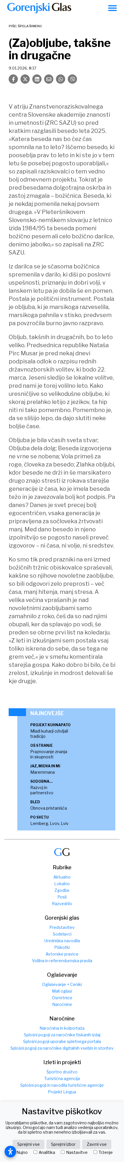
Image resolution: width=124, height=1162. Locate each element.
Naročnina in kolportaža (62, 1028)
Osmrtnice (62, 997)
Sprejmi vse (28, 1144)
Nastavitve (77, 1152)
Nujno (22, 1152)
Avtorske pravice (62, 953)
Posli (62, 896)
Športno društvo (62, 1071)
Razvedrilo (62, 903)
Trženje (106, 1152)
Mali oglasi (62, 991)
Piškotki (62, 947)
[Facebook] (13, 79)
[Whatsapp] (60, 79)
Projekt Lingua (62, 1091)
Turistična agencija (62, 1078)
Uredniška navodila (62, 940)
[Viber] (72, 79)
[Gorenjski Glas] (62, 852)
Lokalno (62, 883)
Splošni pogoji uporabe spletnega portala (62, 1041)
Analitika (47, 1152)
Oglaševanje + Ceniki (62, 984)
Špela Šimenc (30, 26)
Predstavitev (62, 927)
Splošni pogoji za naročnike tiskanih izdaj (62, 1034)
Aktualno (62, 876)
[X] (25, 79)
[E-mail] (48, 79)
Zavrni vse (97, 1144)
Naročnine (62, 1004)
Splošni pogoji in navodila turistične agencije (62, 1085)
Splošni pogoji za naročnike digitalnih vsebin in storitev (62, 1048)
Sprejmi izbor (63, 1144)
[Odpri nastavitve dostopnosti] (10, 1151)
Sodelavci (62, 934)
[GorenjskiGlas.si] (39, 8)
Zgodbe (62, 890)
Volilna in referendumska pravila (62, 960)
